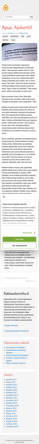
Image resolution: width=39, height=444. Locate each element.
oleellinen (5, 40)
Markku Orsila (24, 33)
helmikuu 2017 (11, 398)
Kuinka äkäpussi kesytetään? (17, 355)
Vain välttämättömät (19, 246)
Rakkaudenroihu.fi (16, 294)
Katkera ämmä (30, 281)
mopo (28, 36)
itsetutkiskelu (14, 36)
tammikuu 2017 (12, 400)
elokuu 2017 (10, 382)
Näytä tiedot (27, 233)
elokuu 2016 (10, 413)
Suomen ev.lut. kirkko (13, 440)
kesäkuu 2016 (11, 419)
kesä (22, 36)
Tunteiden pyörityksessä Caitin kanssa (16, 278)
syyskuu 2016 (11, 411)
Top (37, 442)
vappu (13, 40)
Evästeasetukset (19, 442)
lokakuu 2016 (11, 408)
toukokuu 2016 (12, 421)
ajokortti (5, 36)
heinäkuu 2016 (11, 416)
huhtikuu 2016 (11, 424)
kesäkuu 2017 (11, 387)
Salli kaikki (19, 239)
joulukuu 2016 (11, 403)
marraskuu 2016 (12, 406)
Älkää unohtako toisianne (16, 363)
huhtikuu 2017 (11, 393)
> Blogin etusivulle (11, 325)
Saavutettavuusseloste (26, 440)
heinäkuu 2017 (11, 385)
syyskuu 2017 (11, 380)
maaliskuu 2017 (12, 395)
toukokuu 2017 (12, 390)
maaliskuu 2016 (12, 427)
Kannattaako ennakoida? (15, 347)
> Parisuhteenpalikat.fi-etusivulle (16, 331)
